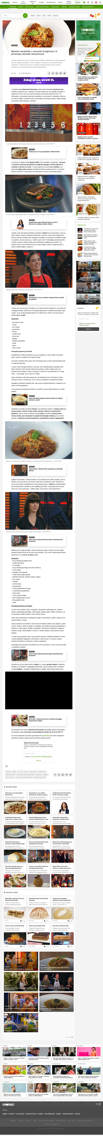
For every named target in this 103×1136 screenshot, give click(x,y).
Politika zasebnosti (61, 1120)
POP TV (26, 771)
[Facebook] (49, 73)
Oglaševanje (13, 1120)
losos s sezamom (9, 777)
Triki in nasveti (68, 2)
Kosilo (44, 15)
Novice (60, 2)
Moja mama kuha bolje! (42, 6)
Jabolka (33, 15)
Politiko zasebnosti (47, 756)
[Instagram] (99, 1104)
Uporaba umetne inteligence (51, 1124)
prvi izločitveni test (42, 771)
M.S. (15, 73)
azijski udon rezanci (10, 774)
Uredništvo (21, 1120)
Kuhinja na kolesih (74, 6)
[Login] (100, 2)
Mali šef (21, 6)
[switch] (83, 2)
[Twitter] (53, 73)
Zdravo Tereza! (30, 6)
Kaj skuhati (23, 2)
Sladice (38, 15)
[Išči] (25, 15)
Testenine (55, 15)
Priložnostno (51, 2)
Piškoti (49, 15)
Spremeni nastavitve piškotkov (46, 1120)
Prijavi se (38, 760)
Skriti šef (64, 6)
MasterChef (13, 6)
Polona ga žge (55, 6)
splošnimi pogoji (37, 756)
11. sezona (20, 771)
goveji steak (38, 774)
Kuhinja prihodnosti (87, 6)
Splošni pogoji (71, 1120)
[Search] (88, 2)
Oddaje (77, 2)
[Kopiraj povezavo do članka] (64, 73)
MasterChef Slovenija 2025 (40, 777)
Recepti (15, 2)
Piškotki (35, 1120)
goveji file (45, 774)
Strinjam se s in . (39, 756)
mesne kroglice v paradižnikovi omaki (24, 777)
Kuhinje (41, 2)
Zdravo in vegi (33, 2)
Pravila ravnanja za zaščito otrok (85, 1120)
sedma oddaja (33, 771)
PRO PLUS (28, 1120)
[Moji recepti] (96, 2)
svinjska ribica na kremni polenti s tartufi (25, 774)
